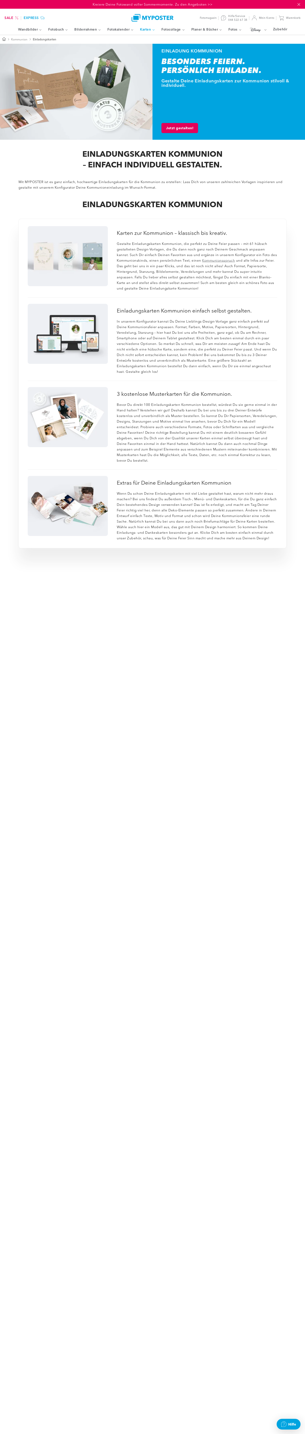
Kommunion (19, 39)
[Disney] (257, 30)
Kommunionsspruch (218, 260)
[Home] (152, 18)
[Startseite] (4, 39)
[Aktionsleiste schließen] (298, 4)
